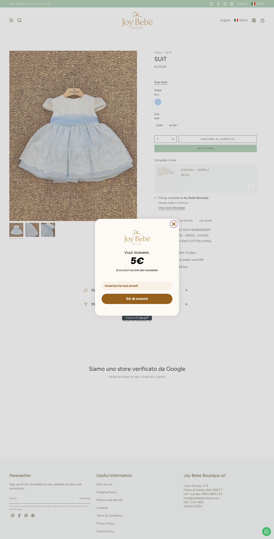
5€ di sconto (137, 298)
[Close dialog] (173, 224)
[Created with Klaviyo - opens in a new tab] (137, 318)
